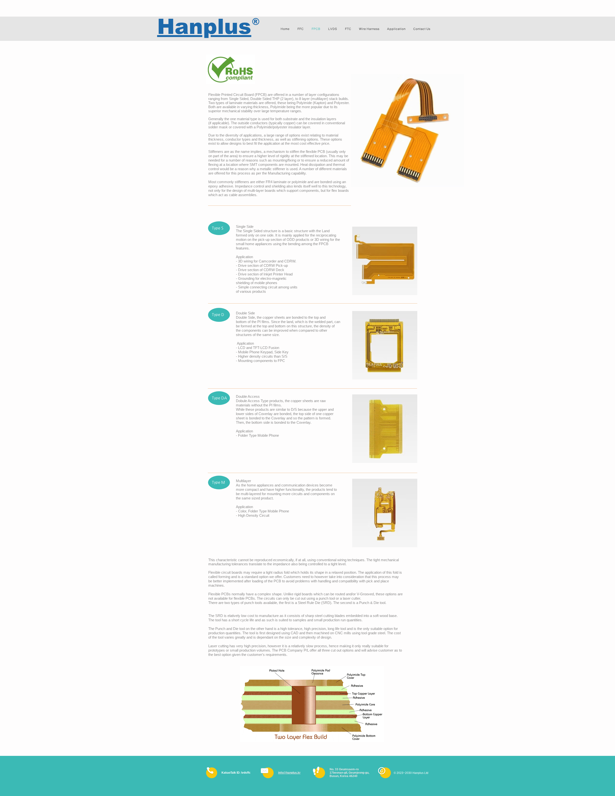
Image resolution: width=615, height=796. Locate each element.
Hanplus (204, 26)
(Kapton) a (321, 103)
